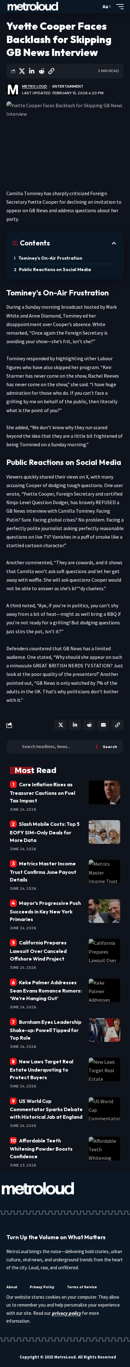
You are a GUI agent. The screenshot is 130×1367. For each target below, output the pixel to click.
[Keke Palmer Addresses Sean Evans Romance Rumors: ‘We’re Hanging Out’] (104, 990)
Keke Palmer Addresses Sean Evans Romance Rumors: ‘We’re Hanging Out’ (46, 990)
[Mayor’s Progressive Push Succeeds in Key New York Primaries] (104, 911)
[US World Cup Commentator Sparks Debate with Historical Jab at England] (104, 1109)
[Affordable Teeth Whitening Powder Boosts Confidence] (104, 1148)
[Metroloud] (32, 6)
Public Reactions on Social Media (55, 269)
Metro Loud (34, 86)
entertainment (67, 86)
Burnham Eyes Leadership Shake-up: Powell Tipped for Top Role (45, 1030)
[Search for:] (57, 747)
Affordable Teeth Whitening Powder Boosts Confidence (41, 1148)
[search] (94, 7)
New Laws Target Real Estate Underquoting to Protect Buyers (41, 1069)
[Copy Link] (51, 71)
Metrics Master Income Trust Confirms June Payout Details (43, 871)
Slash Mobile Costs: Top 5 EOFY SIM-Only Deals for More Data (45, 832)
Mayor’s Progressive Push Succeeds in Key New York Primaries (45, 911)
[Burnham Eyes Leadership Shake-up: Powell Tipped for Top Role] (104, 1030)
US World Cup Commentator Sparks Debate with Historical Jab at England (46, 1109)
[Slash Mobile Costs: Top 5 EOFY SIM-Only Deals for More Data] (104, 832)
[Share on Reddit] (41, 71)
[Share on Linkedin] (31, 71)
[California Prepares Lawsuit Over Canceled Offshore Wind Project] (104, 950)
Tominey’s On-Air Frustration (50, 258)
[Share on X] (21, 71)
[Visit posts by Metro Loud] (13, 89)
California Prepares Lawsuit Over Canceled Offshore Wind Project (38, 950)
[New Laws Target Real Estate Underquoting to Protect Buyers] (104, 1069)
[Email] (103, 725)
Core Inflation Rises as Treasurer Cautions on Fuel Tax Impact (42, 792)
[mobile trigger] (118, 6)
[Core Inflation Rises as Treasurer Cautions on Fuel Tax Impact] (104, 792)
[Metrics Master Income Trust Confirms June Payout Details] (104, 871)
